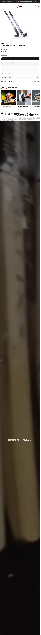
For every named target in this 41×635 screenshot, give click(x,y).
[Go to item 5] (19, 42)
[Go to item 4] (15, 42)
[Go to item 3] (11, 42)
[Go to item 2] (7, 42)
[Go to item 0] (2, 42)
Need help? (37, 81)
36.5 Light (4, 54)
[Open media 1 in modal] (28, 13)
